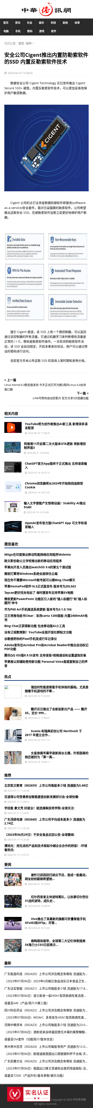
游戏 (41, 31)
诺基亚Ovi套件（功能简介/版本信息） (30, 1039)
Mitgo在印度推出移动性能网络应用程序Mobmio (37, 554)
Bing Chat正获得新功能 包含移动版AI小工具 (34, 626)
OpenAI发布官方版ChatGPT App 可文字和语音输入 (56, 525)
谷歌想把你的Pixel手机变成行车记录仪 (30, 639)
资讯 (17, 23)
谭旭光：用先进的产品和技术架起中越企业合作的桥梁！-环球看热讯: (45, 848)
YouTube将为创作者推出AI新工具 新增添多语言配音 (56, 426)
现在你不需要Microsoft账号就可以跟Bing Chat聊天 (39, 580)
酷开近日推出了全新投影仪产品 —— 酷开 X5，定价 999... (56, 711)
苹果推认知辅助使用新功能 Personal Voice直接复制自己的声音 (46, 663)
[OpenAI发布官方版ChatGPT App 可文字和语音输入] (13, 526)
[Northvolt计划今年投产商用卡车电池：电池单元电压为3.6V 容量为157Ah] (13, 735)
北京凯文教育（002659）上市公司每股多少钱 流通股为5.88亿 (46, 785)
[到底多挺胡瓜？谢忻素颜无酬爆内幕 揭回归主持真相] (13, 879)
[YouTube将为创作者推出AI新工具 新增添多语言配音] (13, 427)
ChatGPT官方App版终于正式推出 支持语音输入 (56, 465)
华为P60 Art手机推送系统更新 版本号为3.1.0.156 (38, 609)
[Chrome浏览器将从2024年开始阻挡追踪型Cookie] (13, 486)
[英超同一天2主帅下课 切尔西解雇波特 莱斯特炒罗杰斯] (13, 901)
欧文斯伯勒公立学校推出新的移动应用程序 (33, 561)
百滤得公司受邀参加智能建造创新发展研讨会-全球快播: (41, 797)
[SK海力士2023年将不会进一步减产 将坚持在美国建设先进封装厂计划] (13, 945)
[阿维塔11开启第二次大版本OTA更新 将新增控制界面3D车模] (12, 447)
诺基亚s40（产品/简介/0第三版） (27, 1003)
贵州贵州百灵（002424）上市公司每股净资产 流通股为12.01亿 (47, 1046)
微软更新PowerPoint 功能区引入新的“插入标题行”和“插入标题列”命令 (45, 601)
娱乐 (41, 23)
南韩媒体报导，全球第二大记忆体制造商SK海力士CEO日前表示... (55, 943)
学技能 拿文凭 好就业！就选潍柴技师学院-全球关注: (39, 808)
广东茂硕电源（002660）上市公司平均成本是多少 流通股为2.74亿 (44, 821)
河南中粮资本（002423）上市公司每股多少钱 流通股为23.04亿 (47, 1025)
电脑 (6, 31)
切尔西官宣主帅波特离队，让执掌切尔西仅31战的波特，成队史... (56, 899)
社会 (29, 23)
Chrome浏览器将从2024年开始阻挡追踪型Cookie (54, 485)
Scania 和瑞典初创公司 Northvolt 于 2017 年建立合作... (53, 733)
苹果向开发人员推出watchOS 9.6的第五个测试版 (37, 567)
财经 (65, 23)
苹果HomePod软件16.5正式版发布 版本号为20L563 (40, 586)
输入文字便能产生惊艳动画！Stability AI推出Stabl (55, 505)
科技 (53, 23)
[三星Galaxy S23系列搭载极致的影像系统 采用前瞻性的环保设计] (13, 691)
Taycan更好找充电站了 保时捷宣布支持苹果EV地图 (38, 592)
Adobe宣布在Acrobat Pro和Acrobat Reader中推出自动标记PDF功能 (46, 647)
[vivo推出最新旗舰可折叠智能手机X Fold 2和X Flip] (13, 923)
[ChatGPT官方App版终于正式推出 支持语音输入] (13, 467)
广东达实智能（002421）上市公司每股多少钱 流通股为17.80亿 (47, 988)
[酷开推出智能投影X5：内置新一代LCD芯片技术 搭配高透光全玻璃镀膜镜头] (13, 713)
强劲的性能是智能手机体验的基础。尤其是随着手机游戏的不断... (56, 689)
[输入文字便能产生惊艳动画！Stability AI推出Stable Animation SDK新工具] (12, 506)
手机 (18, 31)
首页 (5, 23)
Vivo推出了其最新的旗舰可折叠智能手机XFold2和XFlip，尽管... (55, 921)
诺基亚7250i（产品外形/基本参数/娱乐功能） (35, 1075)
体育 (77, 23)
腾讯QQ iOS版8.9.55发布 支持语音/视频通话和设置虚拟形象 (45, 655)
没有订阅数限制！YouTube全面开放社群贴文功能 (38, 632)
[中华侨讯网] (46, 14)
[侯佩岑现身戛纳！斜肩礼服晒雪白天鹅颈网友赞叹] (13, 757)
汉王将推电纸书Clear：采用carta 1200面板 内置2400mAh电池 (46, 618)
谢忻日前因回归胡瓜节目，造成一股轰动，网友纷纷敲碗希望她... (56, 877)
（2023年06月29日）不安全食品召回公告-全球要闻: (39, 834)
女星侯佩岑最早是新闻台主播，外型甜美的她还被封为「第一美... (56, 755)
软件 (53, 31)
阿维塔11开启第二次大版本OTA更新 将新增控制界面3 (55, 446)
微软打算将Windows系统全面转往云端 (31, 574)
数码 (29, 31)
